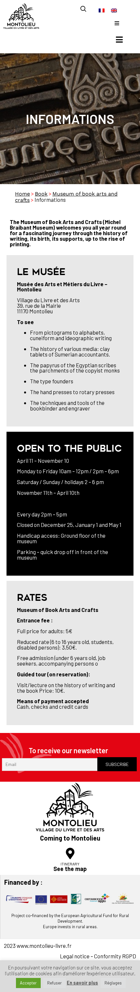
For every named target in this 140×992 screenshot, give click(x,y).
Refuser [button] (54, 982)
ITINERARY (70, 863)
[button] (117, 23)
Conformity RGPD (115, 956)
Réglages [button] (113, 982)
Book (41, 194)
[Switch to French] (101, 10)
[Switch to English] (114, 10)
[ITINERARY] (70, 853)
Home (22, 194)
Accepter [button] (28, 982)
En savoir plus (82, 982)
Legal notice (75, 956)
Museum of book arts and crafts (66, 197)
